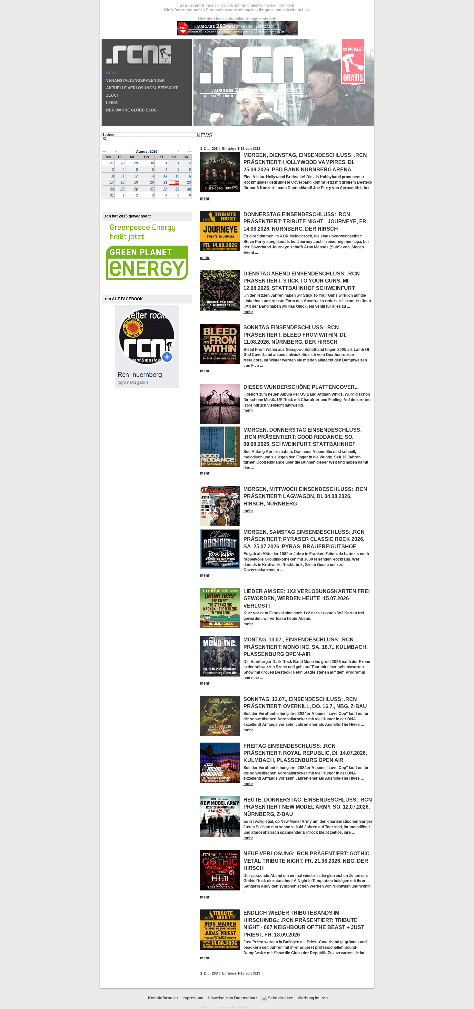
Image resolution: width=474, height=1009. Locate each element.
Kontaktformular (163, 998)
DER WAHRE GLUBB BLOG (131, 110)
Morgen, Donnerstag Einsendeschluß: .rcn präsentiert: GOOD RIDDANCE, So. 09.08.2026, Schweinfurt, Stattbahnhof (302, 437)
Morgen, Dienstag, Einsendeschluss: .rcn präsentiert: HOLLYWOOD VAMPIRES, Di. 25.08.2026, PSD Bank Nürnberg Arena (305, 162)
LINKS (112, 103)
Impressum (193, 998)
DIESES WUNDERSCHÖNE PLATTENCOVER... (301, 387)
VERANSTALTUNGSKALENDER (135, 80)
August (142, 151)
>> (189, 151)
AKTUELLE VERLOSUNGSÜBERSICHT (142, 88)
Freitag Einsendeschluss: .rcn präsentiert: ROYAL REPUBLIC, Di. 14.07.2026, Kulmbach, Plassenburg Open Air (305, 753)
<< (104, 151)
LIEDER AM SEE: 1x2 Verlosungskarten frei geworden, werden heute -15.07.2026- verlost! (306, 599)
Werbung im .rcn (313, 998)
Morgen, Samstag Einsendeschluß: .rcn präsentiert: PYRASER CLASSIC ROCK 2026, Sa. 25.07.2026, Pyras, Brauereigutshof (304, 539)
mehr (205, 198)
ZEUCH (113, 95)
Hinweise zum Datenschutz (232, 998)
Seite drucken (280, 998)
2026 (153, 151)
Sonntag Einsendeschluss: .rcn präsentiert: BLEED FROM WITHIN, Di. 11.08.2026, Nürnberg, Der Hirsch (294, 335)
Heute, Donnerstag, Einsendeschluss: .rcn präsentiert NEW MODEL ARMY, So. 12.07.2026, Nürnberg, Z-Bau (307, 807)
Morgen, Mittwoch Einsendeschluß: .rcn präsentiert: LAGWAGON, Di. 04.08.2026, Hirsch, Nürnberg (305, 496)
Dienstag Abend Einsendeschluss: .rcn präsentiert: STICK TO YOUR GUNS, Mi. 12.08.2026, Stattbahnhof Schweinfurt (301, 281)
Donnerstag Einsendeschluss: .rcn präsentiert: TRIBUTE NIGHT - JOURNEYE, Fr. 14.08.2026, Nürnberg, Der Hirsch (305, 222)
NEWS (112, 73)
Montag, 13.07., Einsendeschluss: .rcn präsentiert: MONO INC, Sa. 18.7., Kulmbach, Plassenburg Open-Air (305, 647)
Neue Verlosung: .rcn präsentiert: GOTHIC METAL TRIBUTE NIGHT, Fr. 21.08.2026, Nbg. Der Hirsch (306, 861)
